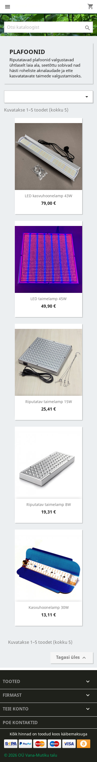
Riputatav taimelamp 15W (48, 401)
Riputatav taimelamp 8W (48, 504)
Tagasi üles (71, 657)
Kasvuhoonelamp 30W (49, 607)
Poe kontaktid (20, 722)
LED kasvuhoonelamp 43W (48, 195)
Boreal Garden (28, 5)
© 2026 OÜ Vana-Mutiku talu (30, 755)
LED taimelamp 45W (48, 298)
